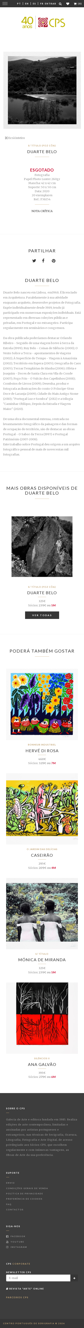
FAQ (9, 1204)
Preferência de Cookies (24, 1199)
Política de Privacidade (24, 1193)
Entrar (50, 3)
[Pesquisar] (60, 3)
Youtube (17, 1242)
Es (34, 3)
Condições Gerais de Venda (27, 1188)
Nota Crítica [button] (42, 211)
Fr (42, 3)
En (27, 3)
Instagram (18, 1247)
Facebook (17, 1236)
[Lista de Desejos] (68, 3)
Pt (19, 3)
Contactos (15, 1209)
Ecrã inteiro (16, 138)
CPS (18, 1263)
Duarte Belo (42, 151)
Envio (10, 1183)
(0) (79, 3)
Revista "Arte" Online (26, 1288)
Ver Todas (42, 615)
